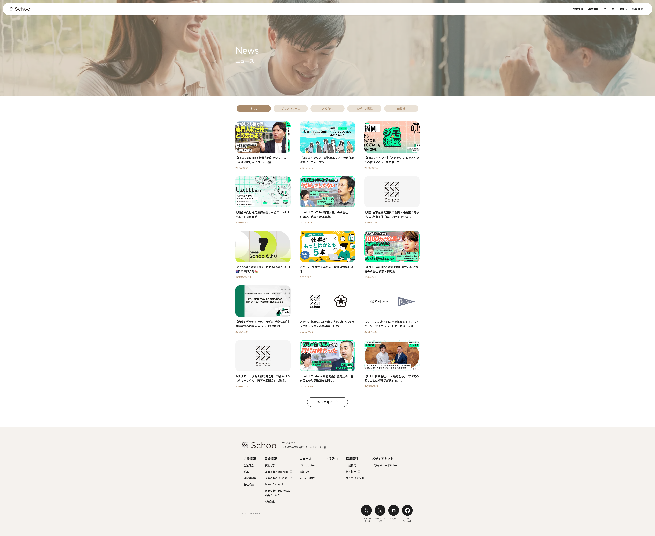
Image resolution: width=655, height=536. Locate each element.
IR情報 (623, 9)
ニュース (609, 9)
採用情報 (637, 9)
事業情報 (593, 9)
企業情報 (578, 9)
